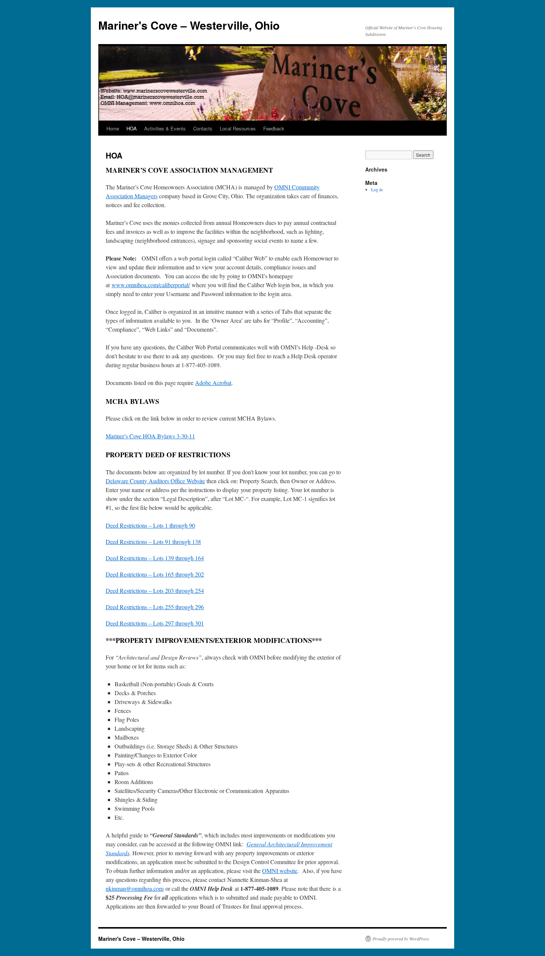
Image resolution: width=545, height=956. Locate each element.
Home (112, 128)
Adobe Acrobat (213, 382)
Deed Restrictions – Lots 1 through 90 (150, 525)
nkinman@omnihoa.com (135, 888)
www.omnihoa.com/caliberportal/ (151, 285)
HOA (131, 128)
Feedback (273, 128)
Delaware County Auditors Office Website (155, 481)
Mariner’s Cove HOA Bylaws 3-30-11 (150, 436)
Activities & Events (165, 128)
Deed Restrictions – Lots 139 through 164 (155, 558)
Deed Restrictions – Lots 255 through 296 (155, 607)
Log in (377, 189)
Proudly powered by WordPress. (401, 939)
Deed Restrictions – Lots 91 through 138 (153, 541)
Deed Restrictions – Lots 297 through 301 (155, 623)
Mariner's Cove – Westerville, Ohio (189, 25)
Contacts (202, 128)
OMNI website (279, 870)
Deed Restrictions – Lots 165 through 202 (155, 574)
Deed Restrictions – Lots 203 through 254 (155, 590)
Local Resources (238, 128)
